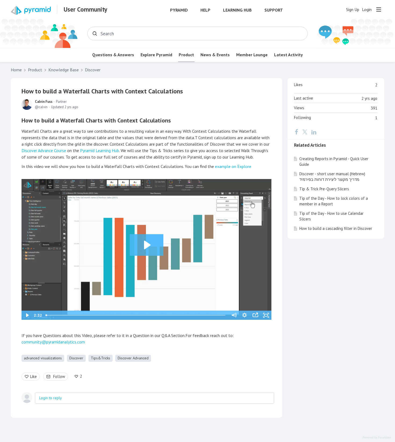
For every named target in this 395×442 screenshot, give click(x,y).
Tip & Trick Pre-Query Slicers (324, 188)
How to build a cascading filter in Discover (335, 228)
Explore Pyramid (156, 54)
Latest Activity (288, 54)
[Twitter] (304, 132)
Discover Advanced (133, 358)
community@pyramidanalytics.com (53, 342)
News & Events (215, 54)
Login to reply (50, 397)
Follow (59, 376)
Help (205, 10)
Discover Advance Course (43, 150)
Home (16, 69)
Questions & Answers (113, 54)
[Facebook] (296, 132)
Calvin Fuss (43, 101)
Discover (92, 69)
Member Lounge (252, 54)
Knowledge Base (63, 69)
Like (33, 376)
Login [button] (367, 9)
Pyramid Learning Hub (99, 150)
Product (186, 54)
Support (273, 10)
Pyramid (179, 10)
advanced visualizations (43, 358)
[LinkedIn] (314, 132)
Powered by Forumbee (376, 437)
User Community (85, 9)
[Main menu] (378, 9)
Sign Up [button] (352, 9)
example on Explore (233, 166)
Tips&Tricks (100, 358)
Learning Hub (237, 10)
